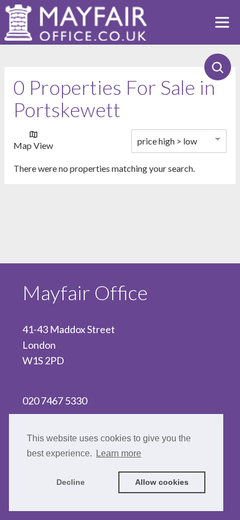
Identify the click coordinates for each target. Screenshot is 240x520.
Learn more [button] (118, 453)
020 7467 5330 (54, 400)
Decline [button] (70, 482)
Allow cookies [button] (162, 482)
